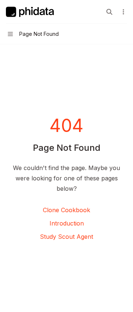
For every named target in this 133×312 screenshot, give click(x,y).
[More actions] (123, 12)
